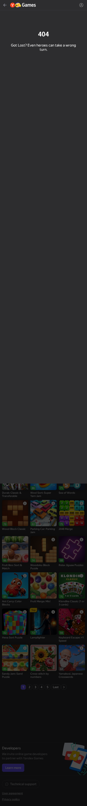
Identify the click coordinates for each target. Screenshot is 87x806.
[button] (43, 403)
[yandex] (23, 5)
